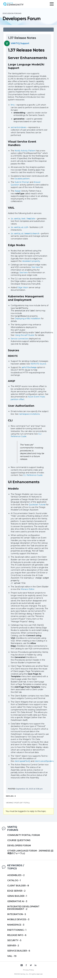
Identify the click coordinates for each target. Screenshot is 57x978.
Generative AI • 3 (17, 901)
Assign (18, 191)
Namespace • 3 (15, 925)
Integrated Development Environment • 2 (23, 907)
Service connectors (19, 338)
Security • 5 (14, 940)
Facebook (26, 965)
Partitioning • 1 (16, 930)
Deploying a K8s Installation (28, 318)
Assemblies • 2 (16, 875)
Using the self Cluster (24, 335)
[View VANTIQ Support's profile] (7, 43)
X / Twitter (31, 965)
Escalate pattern (22, 178)
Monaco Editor (27, 589)
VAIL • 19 (11, 956)
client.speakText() (22, 761)
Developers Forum (19, 845)
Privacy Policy (28, 970)
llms (12, 105)
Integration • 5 (16, 914)
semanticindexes (18, 127)
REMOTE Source (38, 364)
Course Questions (18, 840)
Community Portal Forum (23, 835)
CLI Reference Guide (26, 435)
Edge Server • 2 (16, 891)
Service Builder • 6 (18, 950)
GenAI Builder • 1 (17, 896)
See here (36, 267)
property (31, 261)
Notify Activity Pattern (25, 150)
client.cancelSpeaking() (45, 761)
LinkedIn (35, 965)
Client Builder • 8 (18, 885)
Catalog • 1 (14, 880)
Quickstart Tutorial (37, 504)
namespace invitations (29, 414)
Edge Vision (22, 287)
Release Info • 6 (16, 935)
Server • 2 (13, 945)
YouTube (22, 965)
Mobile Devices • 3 (18, 919)
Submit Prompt (22, 182)
